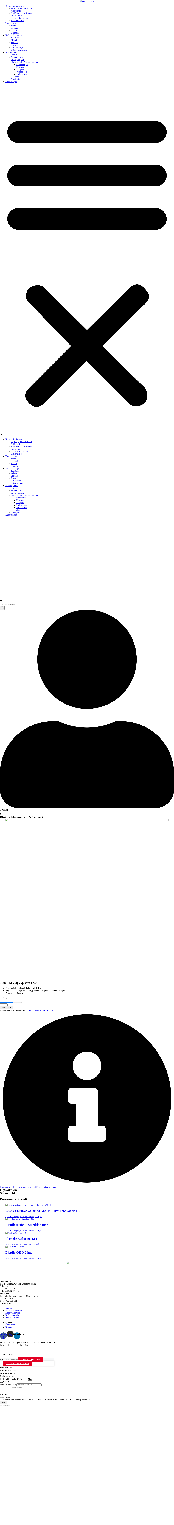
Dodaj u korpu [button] (35, 1216)
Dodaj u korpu (6, 1008)
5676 (2, 1382)
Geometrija (15, 77)
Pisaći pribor (16, 16)
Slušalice (14, 42)
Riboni (14, 30)
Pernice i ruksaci (18, 57)
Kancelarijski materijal (15, 6)
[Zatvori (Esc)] (9, 1405)
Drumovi (15, 33)
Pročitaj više (34, 1244)
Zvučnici (14, 45)
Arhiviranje (16, 11)
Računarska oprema (13, 35)
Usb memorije (17, 47)
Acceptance (5, 1397)
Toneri (13, 25)
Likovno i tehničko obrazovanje (24, 62)
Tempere (20, 69)
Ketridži (14, 28)
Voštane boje (21, 74)
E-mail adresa (6, 1373)
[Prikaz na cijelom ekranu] (4, 1405)
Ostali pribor (16, 79)
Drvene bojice (22, 64)
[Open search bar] (1, 602)
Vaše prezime (6, 1370)
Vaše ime (4, 1367)
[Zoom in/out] (1, 1405)
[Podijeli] (6, 1405)
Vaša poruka (5, 1394)
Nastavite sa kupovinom (17, 1363)
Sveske (14, 55)
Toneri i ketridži (12, 23)
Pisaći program (17, 59)
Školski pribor (11, 52)
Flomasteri (20, 67)
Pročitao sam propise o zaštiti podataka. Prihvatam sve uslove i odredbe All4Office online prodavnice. (46, 1399)
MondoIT (15, 1345)
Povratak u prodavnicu (30, 1359)
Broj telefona (6, 1376)
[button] (87, 260)
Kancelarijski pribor (19, 18)
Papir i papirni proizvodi (21, 8)
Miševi (14, 40)
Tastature (15, 37)
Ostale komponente (19, 50)
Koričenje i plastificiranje (21, 13)
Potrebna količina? (8, 1385)
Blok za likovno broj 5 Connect (14, 1379)
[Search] (2, 608)
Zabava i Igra (11, 81)
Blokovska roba (17, 20)
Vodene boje (21, 72)
